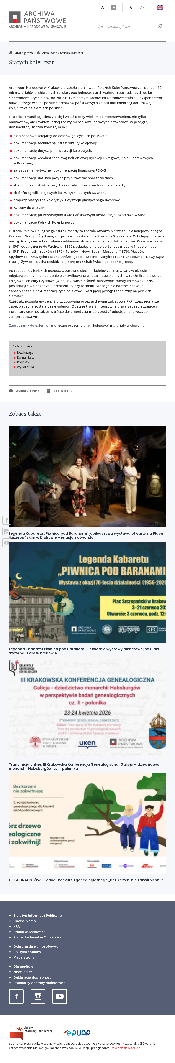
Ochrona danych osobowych (37, 946)
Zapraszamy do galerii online (32, 325)
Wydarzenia (25, 367)
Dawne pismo (24, 920)
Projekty (23, 362)
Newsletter (22, 971)
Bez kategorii (26, 352)
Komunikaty (25, 357)
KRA (16, 926)
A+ (142, 7)
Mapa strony (23, 957)
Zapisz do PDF (64, 391)
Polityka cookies (27, 951)
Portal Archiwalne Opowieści (37, 937)
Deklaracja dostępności (32, 977)
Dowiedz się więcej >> (126, 1048)
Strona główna (24, 53)
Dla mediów (23, 966)
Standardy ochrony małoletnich (39, 982)
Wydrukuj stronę (27, 391)
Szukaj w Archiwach (29, 931)
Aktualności (49, 53)
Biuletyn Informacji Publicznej (38, 915)
